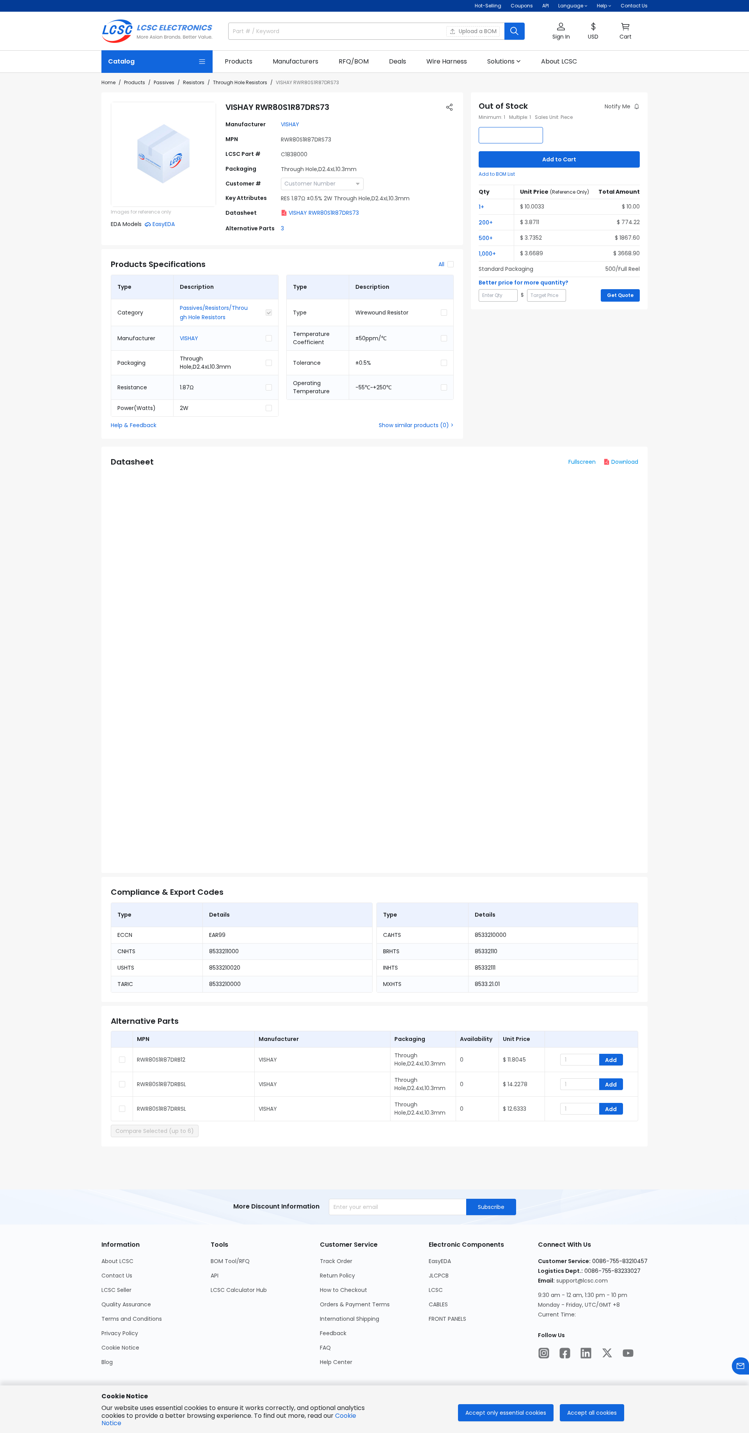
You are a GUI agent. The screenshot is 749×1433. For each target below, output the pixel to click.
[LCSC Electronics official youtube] (628, 1353)
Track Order (336, 1261)
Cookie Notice (120, 1348)
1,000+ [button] (487, 254)
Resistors (193, 82)
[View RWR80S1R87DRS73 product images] (163, 154)
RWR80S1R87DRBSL (161, 1084)
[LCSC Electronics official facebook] (565, 1353)
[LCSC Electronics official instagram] (544, 1353)
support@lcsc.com (582, 1281)
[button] (561, 31)
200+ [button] (486, 222)
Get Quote (620, 295)
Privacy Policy (119, 1333)
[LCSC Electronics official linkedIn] (586, 1353)
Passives (164, 82)
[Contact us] (740, 1366)
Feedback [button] (333, 1333)
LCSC (436, 1290)
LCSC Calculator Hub (239, 1290)
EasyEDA (440, 1261)
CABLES (438, 1304)
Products (134, 82)
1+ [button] (481, 207)
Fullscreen (582, 462)
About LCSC (117, 1261)
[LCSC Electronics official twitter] (607, 1353)
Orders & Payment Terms (355, 1304)
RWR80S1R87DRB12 (161, 1060)
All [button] (441, 264)
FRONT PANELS (447, 1319)
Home (108, 82)
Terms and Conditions (131, 1319)
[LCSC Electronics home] (157, 31)
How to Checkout (343, 1290)
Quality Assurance (126, 1304)
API (545, 5)
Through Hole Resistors (240, 82)
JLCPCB (439, 1275)
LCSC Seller (116, 1290)
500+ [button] (486, 238)
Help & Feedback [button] (133, 425)
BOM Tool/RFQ (230, 1261)
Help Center (336, 1362)
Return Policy (337, 1275)
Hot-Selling (488, 5)
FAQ (325, 1348)
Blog (107, 1362)
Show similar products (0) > (416, 425)
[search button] (514, 31)
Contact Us (634, 5)
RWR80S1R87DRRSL (161, 1109)
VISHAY (290, 124)
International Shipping (349, 1319)
